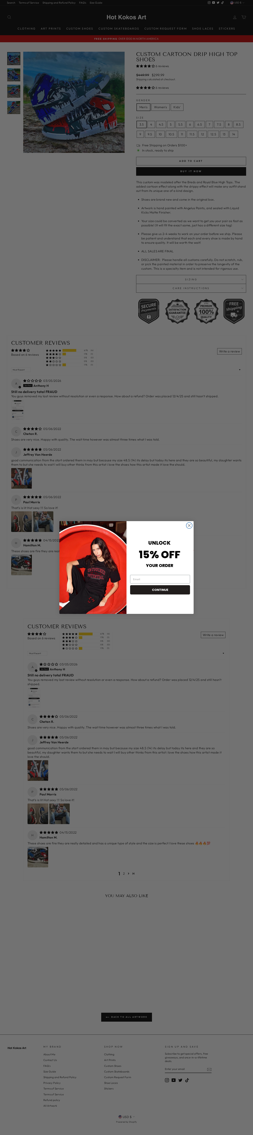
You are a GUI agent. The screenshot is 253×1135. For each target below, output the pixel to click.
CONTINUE (160, 590)
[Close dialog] (189, 525)
